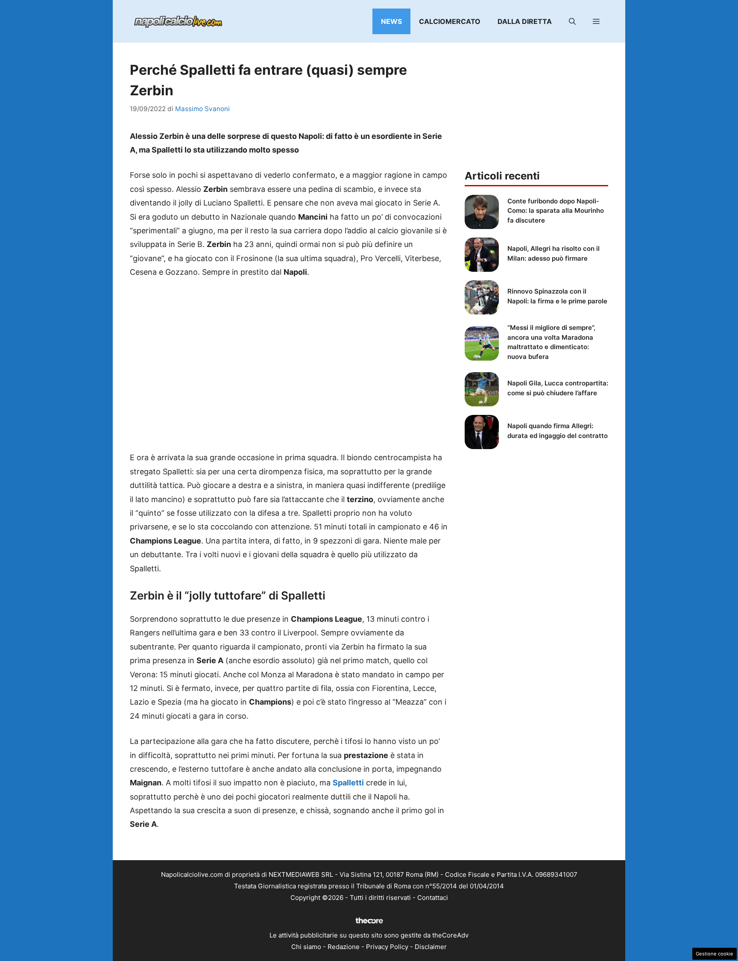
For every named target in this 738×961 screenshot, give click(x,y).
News (391, 21)
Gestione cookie (714, 954)
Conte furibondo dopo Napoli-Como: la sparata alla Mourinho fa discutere (555, 210)
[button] (572, 21)
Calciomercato (449, 21)
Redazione (344, 947)
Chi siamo (306, 947)
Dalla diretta (525, 21)
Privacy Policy (387, 947)
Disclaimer (431, 947)
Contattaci (432, 897)
